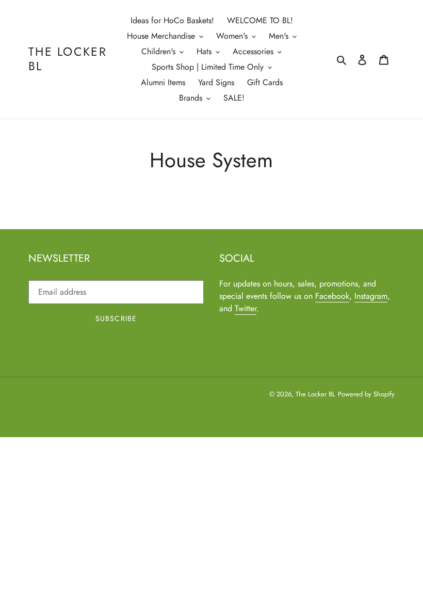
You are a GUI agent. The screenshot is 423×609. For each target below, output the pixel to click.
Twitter (245, 308)
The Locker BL (67, 59)
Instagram (370, 296)
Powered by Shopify (366, 394)
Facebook (332, 296)
